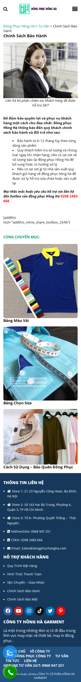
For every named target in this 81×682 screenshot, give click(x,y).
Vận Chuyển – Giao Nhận (26, 582)
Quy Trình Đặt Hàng (22, 566)
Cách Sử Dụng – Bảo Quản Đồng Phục (38, 466)
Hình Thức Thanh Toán (24, 574)
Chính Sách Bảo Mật (22, 599)
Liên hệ (30, 660)
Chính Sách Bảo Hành (23, 591)
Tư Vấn (61, 656)
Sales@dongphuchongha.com (44, 548)
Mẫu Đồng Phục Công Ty (28, 656)
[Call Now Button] (10, 672)
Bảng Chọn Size (17, 402)
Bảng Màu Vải (16, 320)
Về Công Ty (40, 651)
